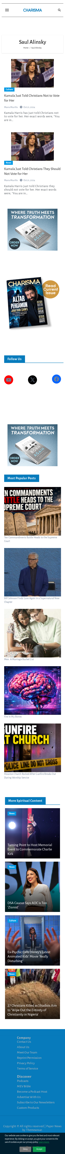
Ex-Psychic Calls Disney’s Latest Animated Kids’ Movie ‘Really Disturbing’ (29, 956)
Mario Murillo (11, 107)
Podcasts (22, 1081)
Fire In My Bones (13, 716)
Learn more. (44, 1142)
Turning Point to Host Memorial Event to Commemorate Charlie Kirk (30, 849)
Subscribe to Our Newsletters (35, 1102)
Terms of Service (27, 1068)
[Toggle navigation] (7, 10)
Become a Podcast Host (32, 1091)
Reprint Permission (29, 1057)
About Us (23, 1047)
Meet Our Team (27, 1052)
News (8, 163)
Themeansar (34, 1130)
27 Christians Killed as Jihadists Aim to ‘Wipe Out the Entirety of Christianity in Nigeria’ (32, 1010)
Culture (9, 89)
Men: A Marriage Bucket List (19, 659)
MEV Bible (24, 1086)
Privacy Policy (26, 1063)
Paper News (54, 1126)
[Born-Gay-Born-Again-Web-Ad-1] (33, 229)
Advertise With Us (28, 1097)
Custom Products (28, 1107)
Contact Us (24, 1041)
